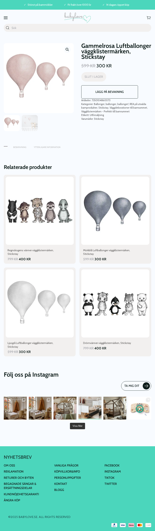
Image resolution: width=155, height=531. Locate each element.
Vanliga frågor (66, 465)
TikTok (109, 478)
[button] (6, 17)
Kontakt (60, 484)
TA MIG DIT (131, 386)
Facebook (112, 465)
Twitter (111, 484)
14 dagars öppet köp (117, 4)
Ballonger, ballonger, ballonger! (111, 104)
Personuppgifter (67, 478)
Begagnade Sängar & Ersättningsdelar (20, 486)
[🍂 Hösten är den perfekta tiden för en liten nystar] (40, 408)
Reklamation (13, 471)
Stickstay (103, 107)
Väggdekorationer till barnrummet (128, 107)
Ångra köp (12, 500)
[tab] (6, 145)
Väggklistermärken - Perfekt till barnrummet (105, 111)
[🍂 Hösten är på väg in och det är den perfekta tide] (65, 408)
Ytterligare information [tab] (47, 147)
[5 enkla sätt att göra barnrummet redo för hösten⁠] (90, 408)
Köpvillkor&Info (67, 471)
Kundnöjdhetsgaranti (21, 494)
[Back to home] (77, 17)
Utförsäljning (97, 115)
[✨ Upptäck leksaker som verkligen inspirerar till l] (139, 408)
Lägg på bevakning (109, 92)
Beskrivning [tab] (19, 147)
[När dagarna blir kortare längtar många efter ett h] (15, 408)
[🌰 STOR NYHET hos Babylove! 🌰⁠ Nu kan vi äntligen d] (114, 408)
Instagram (113, 471)
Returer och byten (19, 478)
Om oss (9, 465)
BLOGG (59, 490)
